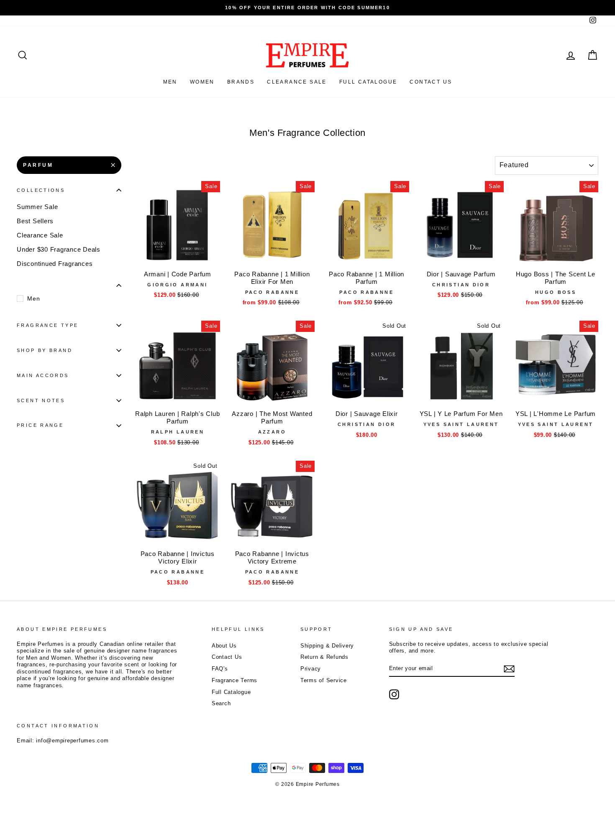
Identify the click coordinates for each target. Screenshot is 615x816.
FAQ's (220, 669)
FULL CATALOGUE (368, 82)
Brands (240, 82)
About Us (224, 646)
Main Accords (43, 375)
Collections (41, 190)
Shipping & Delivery (327, 646)
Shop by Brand (44, 350)
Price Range (40, 425)
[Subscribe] (509, 669)
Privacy (310, 669)
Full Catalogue (231, 692)
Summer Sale (37, 206)
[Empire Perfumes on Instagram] (394, 694)
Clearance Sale (297, 82)
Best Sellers (35, 220)
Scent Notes (41, 400)
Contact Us (227, 657)
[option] (307, 7)
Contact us (431, 82)
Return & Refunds (324, 657)
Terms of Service (323, 680)
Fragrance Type (47, 325)
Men (170, 82)
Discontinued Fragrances (54, 263)
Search (221, 703)
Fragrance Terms (234, 680)
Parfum (38, 165)
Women (202, 82)
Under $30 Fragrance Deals (58, 249)
